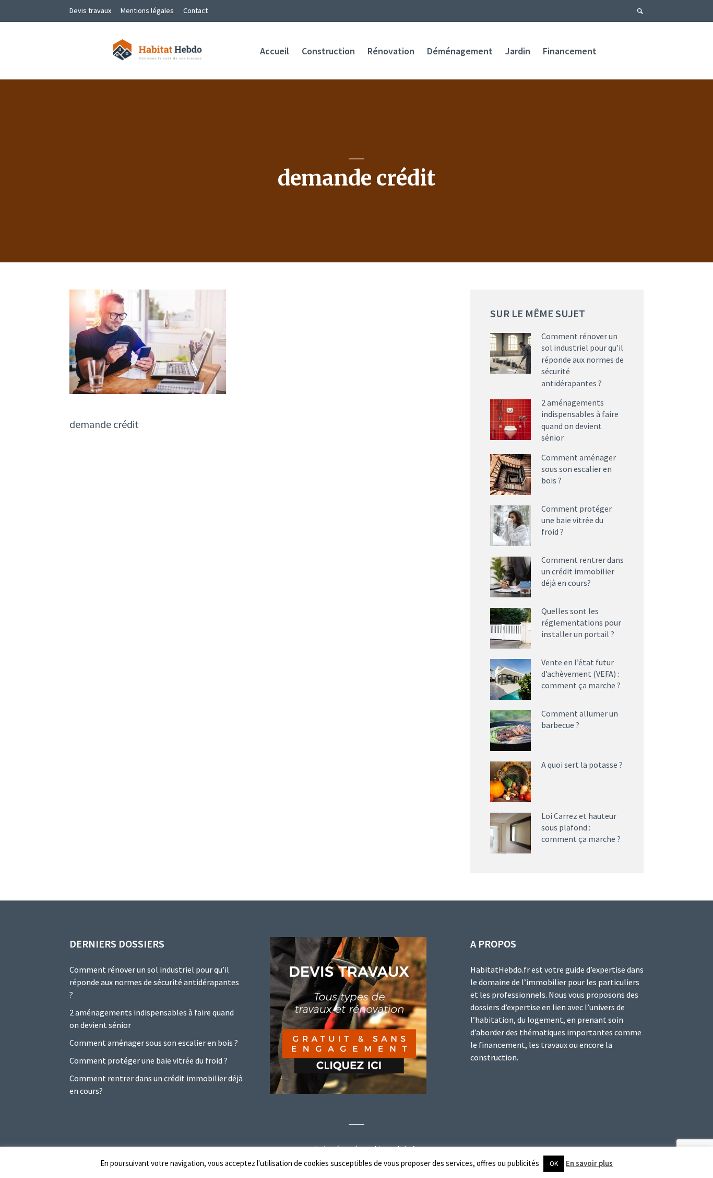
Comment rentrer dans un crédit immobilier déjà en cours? (582, 571)
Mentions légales (147, 10)
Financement (570, 51)
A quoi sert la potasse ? (582, 764)
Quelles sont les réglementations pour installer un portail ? (581, 623)
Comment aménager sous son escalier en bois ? (578, 469)
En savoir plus (589, 1163)
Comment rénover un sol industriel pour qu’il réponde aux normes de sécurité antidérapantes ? (582, 359)
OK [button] (554, 1163)
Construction (328, 51)
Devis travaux (90, 10)
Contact (195, 10)
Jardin (517, 51)
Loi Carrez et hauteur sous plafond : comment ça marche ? (581, 828)
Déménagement (460, 51)
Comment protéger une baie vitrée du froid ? (576, 520)
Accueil (274, 51)
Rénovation (390, 51)
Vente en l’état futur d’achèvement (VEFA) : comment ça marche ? (581, 674)
